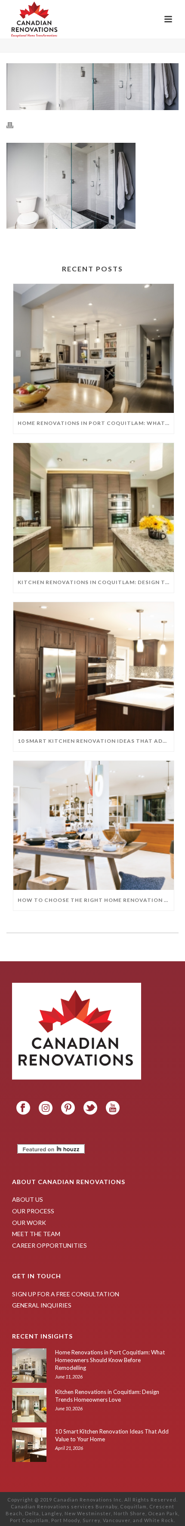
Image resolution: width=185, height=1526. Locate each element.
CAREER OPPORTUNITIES (49, 1245)
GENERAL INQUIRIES (41, 1305)
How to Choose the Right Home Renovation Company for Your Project (96, 900)
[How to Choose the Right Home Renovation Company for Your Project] (93, 825)
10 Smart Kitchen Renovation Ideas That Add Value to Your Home (96, 741)
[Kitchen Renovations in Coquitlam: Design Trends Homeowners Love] (93, 507)
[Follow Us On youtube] (113, 1108)
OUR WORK (29, 1222)
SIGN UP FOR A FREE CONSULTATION (65, 1294)
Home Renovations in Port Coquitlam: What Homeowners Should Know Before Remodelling (96, 423)
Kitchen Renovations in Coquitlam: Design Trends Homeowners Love (96, 582)
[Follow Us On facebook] (23, 1108)
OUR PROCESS (33, 1211)
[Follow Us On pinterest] (68, 1108)
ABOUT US (27, 1199)
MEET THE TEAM (36, 1233)
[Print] (14, 124)
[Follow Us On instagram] (45, 1108)
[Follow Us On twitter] (90, 1108)
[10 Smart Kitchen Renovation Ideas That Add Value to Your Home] (93, 666)
